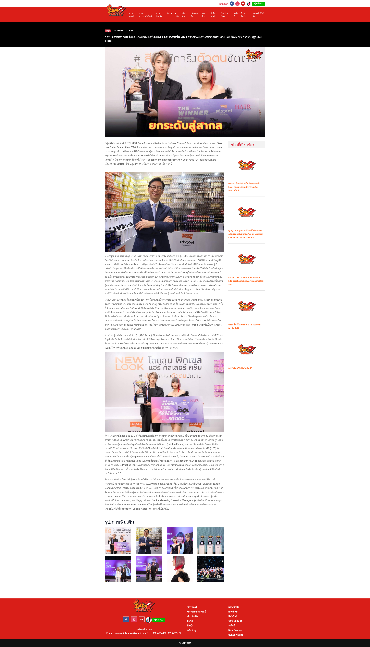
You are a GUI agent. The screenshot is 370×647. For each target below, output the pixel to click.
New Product (244, 14)
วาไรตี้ (236, 14)
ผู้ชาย (169, 13)
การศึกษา (203, 14)
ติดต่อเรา (223, 3)
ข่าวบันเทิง (159, 14)
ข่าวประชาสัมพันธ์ (145, 14)
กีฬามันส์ (213, 14)
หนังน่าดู (183, 14)
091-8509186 (174, 633)
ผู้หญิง (177, 14)
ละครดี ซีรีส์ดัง (258, 14)
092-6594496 (159, 633)
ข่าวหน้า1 (131, 14)
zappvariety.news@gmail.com (131, 633)
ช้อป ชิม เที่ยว (224, 14)
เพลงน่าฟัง (194, 14)
